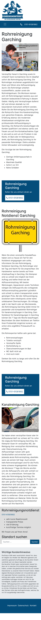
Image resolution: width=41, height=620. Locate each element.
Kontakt (33, 605)
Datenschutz (23, 605)
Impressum (12, 605)
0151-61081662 (30, 24)
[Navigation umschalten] (5, 24)
